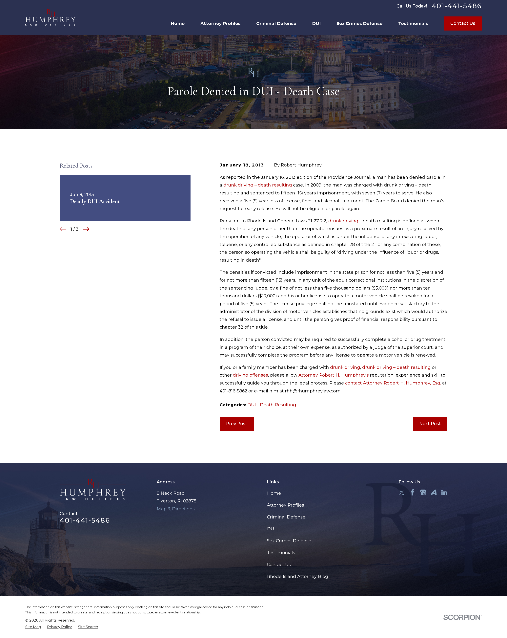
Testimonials (281, 552)
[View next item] (86, 229)
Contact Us (462, 23)
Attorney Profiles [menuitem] (220, 23)
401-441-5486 (457, 6)
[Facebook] (412, 492)
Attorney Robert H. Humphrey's (333, 375)
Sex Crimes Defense (289, 540)
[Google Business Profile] (423, 492)
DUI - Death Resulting (271, 404)
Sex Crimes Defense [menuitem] (359, 23)
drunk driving (343, 221)
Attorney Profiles (285, 505)
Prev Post (236, 423)
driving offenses (250, 375)
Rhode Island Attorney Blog (297, 576)
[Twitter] (402, 492)
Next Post (430, 423)
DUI (271, 529)
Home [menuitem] (178, 23)
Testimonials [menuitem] (413, 23)
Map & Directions (176, 509)
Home (274, 493)
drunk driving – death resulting (257, 185)
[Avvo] (434, 492)
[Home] (50, 17)
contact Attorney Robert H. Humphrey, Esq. (393, 383)
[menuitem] (33, 627)
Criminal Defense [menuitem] (276, 23)
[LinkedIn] (444, 492)
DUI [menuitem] (316, 23)
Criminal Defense (286, 517)
